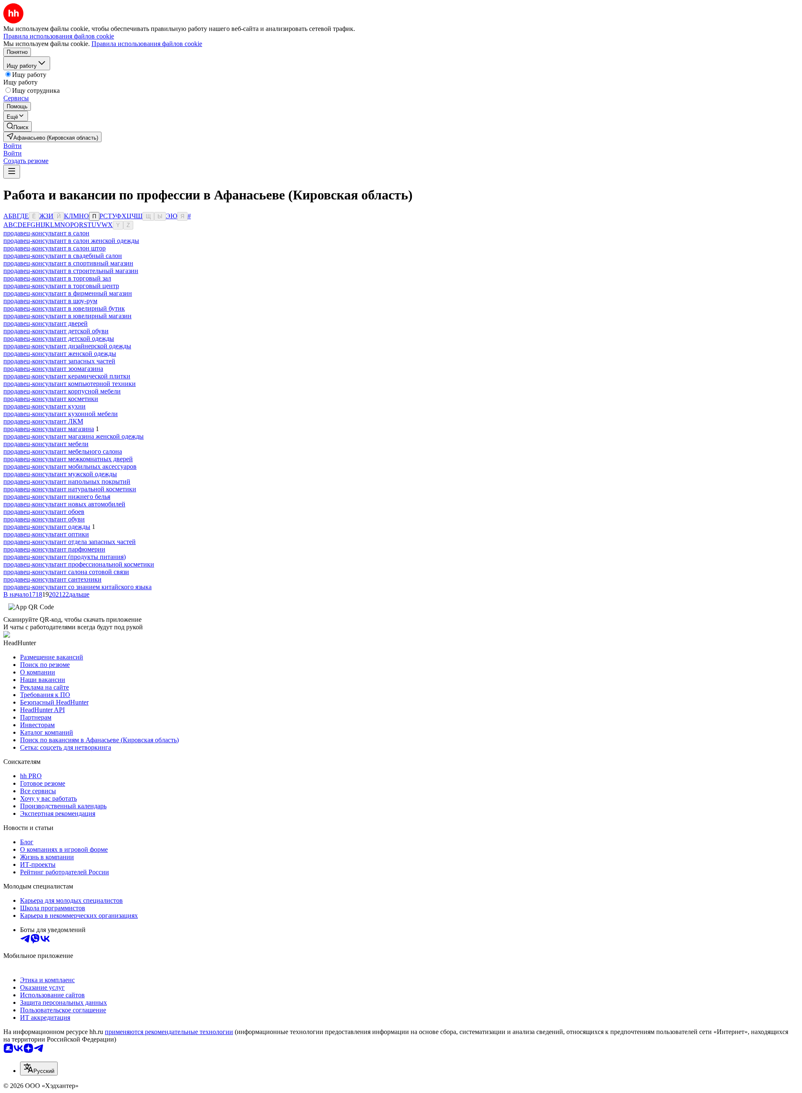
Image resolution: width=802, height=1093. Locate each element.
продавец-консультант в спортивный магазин (68, 263)
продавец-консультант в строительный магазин (70, 270)
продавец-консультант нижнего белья (56, 496)
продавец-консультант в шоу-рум (50, 300)
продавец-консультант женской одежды (59, 353)
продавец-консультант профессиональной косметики (78, 564)
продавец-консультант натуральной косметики (69, 489)
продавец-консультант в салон (46, 233)
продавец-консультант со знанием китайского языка (77, 586)
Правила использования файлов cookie (146, 43)
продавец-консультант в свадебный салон (62, 255)
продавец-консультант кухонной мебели (60, 413)
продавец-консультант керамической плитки (66, 376)
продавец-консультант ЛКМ (43, 421)
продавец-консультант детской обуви (56, 331)
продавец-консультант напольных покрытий (66, 481)
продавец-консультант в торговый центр (61, 285)
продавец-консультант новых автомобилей (64, 504)
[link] (17, 126)
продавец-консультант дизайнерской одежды (67, 346)
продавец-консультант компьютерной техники (69, 383)
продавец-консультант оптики (46, 534)
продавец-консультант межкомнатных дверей (68, 458)
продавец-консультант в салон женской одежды (71, 240)
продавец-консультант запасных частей (59, 361)
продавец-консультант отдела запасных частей (69, 541)
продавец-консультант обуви (44, 519)
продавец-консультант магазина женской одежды (73, 436)
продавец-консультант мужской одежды (60, 474)
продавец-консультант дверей (45, 323)
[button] (12, 145)
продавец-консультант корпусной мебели (62, 391)
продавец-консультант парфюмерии (54, 549)
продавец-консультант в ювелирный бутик (64, 308)
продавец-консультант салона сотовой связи (66, 571)
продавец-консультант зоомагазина (53, 368)
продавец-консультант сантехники (52, 579)
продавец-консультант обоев (43, 511)
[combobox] (39, 1068)
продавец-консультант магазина (48, 428)
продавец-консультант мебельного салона (62, 451)
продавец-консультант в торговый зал (57, 278)
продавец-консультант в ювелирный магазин (67, 315)
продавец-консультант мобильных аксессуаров (70, 466)
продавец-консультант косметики (50, 398)
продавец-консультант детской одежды (58, 338)
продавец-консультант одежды (46, 526)
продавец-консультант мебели (46, 443)
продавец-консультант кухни (44, 406)
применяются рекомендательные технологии (169, 1031)
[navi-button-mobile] (11, 172)
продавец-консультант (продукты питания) (64, 556)
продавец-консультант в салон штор (54, 248)
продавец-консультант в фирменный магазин (67, 293)
